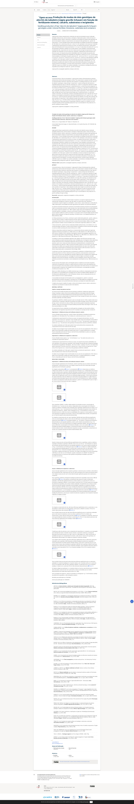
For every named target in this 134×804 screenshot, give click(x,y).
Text (38, 39)
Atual (49, 9)
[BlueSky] (44, 790)
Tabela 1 (68, 369)
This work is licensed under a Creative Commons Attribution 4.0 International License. (75, 761)
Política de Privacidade (84, 801)
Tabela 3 (65, 420)
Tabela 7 (55, 548)
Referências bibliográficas (42, 42)
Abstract (38, 37)
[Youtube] (49, 790)
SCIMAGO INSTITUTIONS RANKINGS (69, 30)
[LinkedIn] (46, 790)
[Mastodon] (45, 790)
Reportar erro (132, 286)
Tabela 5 (62, 479)
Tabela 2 (81, 369)
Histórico (39, 47)
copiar (84, 13)
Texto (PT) (75, 9)
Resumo (67, 9)
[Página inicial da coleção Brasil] (38, 788)
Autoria (58, 30)
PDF (82, 9)
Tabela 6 (79, 515)
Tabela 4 (80, 446)
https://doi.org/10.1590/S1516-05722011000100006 (71, 13)
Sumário (38, 9)
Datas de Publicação (41, 44)
